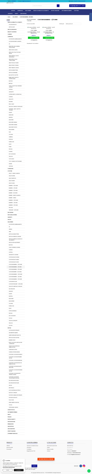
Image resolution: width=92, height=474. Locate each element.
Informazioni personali (52, 445)
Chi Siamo (29, 447)
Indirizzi (48, 451)
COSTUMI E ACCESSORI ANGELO (15, 354)
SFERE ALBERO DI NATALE (14, 402)
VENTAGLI (11, 166)
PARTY (16, 13)
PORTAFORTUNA (11, 421)
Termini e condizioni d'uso (32, 445)
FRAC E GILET (11, 104)
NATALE (13, 10)
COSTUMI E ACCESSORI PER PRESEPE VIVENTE (14, 374)
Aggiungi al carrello (33, 37)
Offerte (8, 445)
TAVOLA (10, 318)
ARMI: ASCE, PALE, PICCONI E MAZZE (15, 53)
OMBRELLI (11, 137)
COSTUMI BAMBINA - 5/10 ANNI (15, 269)
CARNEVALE (20, 10)
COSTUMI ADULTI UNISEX (14, 259)
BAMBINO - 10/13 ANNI (13, 200)
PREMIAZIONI (10, 424)
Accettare (19, 470)
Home (8, 20)
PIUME (10, 146)
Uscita (7, 470)
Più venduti (9, 449)
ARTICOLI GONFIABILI (13, 72)
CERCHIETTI (11, 91)
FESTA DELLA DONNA (12, 214)
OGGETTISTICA (11, 409)
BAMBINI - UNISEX (12, 197)
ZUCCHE (10, 325)
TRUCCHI (11, 156)
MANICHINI (11, 115)
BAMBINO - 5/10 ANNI (13, 205)
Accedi (75, 1)
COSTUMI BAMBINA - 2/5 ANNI (15, 267)
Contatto (70, 442)
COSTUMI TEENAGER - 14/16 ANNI (15, 284)
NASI (10, 132)
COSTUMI (76, 10)
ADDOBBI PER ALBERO (13, 332)
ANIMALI (10, 229)
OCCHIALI (11, 134)
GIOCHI (9, 219)
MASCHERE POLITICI (13, 127)
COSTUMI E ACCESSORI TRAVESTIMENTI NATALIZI (14, 377)
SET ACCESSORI (12, 154)
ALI (9, 43)
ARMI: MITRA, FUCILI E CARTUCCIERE (13, 60)
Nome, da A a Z (73, 24)
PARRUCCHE (11, 141)
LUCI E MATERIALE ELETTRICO (15, 390)
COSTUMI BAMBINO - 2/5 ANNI (15, 276)
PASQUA (9, 417)
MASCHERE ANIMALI (13, 122)
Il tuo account (51, 442)
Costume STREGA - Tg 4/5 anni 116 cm (48, 32)
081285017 (14, 1)
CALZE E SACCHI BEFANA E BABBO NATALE (14, 346)
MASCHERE (11, 119)
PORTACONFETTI (11, 419)
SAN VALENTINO (11, 428)
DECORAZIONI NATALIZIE (14, 383)
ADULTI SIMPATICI (12, 178)
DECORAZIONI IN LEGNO (14, 380)
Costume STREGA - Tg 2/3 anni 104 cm (33, 32)
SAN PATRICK (11, 426)
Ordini (48, 447)
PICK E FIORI (11, 400)
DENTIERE (11, 101)
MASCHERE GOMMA (13, 124)
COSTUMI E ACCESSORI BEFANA (15, 360)
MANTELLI (11, 117)
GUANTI (10, 112)
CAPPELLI (11, 89)
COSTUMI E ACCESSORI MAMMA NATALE (15, 370)
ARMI (10, 231)
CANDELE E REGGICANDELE (14, 352)
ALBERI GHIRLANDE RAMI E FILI (15, 335)
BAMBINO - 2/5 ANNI (13, 202)
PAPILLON (11, 139)
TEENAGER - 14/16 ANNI (13, 210)
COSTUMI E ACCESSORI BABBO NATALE (15, 357)
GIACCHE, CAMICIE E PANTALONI (15, 106)
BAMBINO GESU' (12, 340)
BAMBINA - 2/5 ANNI (13, 188)
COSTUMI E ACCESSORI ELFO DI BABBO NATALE (15, 363)
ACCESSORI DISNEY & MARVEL (15, 41)
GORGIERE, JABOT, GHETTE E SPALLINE (15, 109)
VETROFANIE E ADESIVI (13, 407)
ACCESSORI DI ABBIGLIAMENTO (15, 39)
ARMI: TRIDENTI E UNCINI (14, 67)
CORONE (11, 96)
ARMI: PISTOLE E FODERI (13, 62)
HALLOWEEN (28, 10)
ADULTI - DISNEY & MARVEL (14, 173)
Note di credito (50, 449)
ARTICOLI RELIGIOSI (12, 29)
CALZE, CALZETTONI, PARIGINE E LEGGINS (15, 86)
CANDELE (10, 34)
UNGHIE (10, 163)
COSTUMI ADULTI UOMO (14, 262)
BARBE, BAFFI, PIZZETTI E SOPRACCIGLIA (14, 78)
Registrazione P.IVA (31, 451)
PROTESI (10, 149)
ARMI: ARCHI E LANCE (13, 49)
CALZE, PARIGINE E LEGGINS (14, 247)
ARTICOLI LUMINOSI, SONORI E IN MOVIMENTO (15, 239)
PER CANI (11, 207)
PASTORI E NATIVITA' (13, 397)
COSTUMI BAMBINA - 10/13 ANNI (15, 264)
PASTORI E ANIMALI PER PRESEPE (15, 395)
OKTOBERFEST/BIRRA (67, 10)
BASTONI (11, 81)
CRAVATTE (11, 99)
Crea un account (81, 1)
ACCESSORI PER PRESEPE (14, 330)
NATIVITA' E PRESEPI (13, 392)
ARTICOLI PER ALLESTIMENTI (14, 242)
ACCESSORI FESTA (13, 24)
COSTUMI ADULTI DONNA (14, 257)
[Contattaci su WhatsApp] (89, 471)
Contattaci (29, 449)
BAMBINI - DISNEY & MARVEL (14, 195)
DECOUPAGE (23, 13)
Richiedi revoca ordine (46, 459)
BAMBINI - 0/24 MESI (13, 193)
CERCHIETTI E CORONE (13, 254)
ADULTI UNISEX (12, 180)
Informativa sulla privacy (9, 467)
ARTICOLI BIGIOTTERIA (13, 70)
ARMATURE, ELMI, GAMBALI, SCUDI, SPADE (14, 47)
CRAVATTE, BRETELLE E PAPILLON (15, 286)
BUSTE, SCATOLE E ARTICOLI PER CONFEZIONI (15, 343)
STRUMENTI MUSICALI (12, 433)
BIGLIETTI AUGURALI (12, 31)
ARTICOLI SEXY (12, 27)
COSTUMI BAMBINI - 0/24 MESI (15, 271)
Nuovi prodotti (10, 447)
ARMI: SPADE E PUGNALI (14, 65)
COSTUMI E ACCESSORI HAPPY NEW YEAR (15, 367)
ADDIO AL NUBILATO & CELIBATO (41, 10)
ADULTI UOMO (12, 183)
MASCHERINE (11, 129)
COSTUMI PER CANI (13, 281)
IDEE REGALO (11, 387)
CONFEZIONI (10, 168)
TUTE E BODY (11, 158)
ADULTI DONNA (12, 175)
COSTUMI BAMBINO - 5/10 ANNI (15, 279)
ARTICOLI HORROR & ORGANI (15, 236)
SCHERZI (10, 151)
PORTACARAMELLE (13, 310)
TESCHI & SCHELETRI (13, 320)
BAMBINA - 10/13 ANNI (13, 185)
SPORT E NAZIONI (55, 10)
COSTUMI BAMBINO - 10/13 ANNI (15, 274)
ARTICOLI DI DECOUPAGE (14, 337)
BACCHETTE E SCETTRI (13, 75)
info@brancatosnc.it (26, 1)
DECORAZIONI (12, 288)
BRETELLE (10, 83)
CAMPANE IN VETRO (13, 349)
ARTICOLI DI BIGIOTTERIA (14, 234)
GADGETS (10, 13)
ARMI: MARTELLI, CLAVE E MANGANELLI (14, 56)
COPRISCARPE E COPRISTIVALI (15, 94)
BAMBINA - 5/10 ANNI (13, 190)
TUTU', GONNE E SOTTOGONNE (15, 161)
